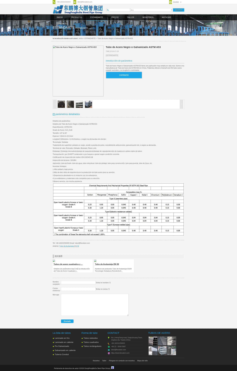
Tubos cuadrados (91, 342)
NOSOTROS (148, 17)
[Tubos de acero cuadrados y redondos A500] (73, 261)
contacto (124, 75)
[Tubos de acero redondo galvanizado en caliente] (162, 350)
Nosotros (96, 361)
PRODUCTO (76, 17)
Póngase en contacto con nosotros (122, 361)
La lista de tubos (62, 333)
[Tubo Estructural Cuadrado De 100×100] (152, 340)
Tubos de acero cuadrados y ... (68, 264)
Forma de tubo (89, 333)
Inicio (81, 38)
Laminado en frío (62, 338)
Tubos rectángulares (92, 346)
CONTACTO (62, 23)
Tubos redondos (91, 338)
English (176, 2)
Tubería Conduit (62, 354)
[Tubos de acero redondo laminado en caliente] (171, 340)
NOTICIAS (166, 17)
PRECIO (115, 17)
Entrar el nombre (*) (103, 283)
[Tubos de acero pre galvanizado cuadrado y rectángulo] (171, 350)
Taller (104, 361)
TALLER (130, 17)
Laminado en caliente (64, 342)
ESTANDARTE (96, 17)
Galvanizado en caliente (65, 350)
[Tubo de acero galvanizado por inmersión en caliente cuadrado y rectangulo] (152, 350)
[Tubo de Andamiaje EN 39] (114, 261)
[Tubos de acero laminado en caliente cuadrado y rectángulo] (162, 340)
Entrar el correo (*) (103, 289)
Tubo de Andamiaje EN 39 (69, 246)
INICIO (60, 17)
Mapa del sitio (142, 361)
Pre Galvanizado (62, 346)
